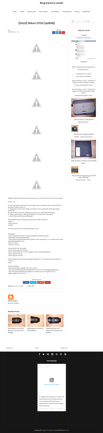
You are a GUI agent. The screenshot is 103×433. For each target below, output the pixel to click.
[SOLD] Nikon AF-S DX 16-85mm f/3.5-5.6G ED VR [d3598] (16, 330)
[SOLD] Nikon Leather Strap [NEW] (83, 161)
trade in (35, 268)
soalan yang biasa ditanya (19, 250)
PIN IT (48, 282)
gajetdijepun (55, 270)
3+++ (9, 30)
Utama (15, 11)
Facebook (11, 261)
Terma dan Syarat (58, 198)
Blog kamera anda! (51, 2)
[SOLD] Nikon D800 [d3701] (84, 134)
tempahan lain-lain (49, 271)
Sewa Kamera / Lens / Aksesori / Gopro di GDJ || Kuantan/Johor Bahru (84, 91)
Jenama (22, 11)
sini (25, 273)
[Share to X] (31, 286)
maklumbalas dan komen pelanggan (23, 252)
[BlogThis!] (30, 286)
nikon (21, 286)
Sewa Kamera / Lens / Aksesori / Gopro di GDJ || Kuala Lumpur (84, 81)
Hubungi (77, 11)
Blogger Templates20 (48, 430)
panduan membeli (17, 255)
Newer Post (9, 348)
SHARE (26, 282)
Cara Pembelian (55, 11)
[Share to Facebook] (33, 286)
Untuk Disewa (86, 11)
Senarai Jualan (43, 11)
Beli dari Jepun (32, 11)
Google (83, 35)
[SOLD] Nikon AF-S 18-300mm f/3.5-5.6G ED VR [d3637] (54, 330)
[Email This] (28, 286)
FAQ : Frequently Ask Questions (83, 67)
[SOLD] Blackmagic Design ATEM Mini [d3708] (84, 176)
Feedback (83, 62)
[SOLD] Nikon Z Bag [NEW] (83, 119)
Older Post (64, 348)
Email (9, 262)
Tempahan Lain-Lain (83, 74)
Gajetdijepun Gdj (52, 408)
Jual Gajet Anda (67, 11)
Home (37, 348)
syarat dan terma (17, 253)
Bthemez (66, 430)
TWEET (34, 282)
